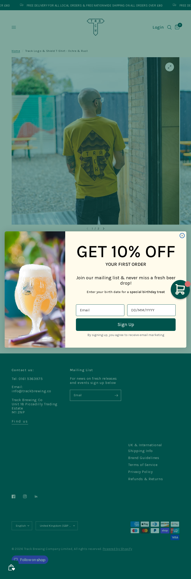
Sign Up (126, 324)
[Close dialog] (182, 235)
